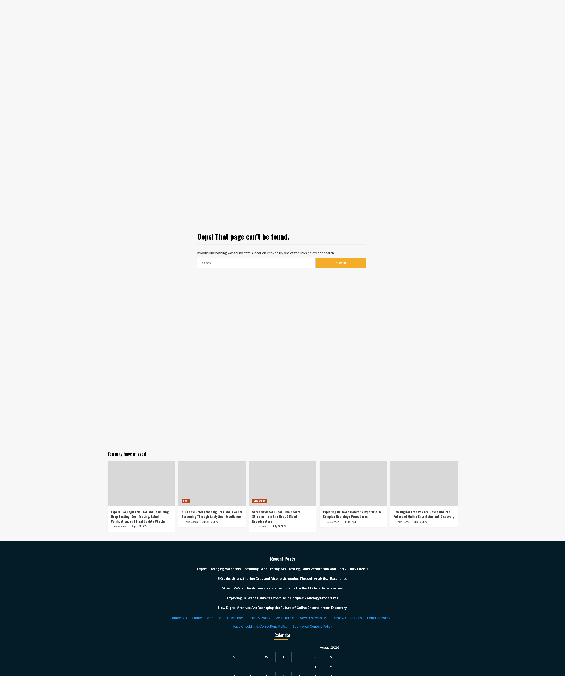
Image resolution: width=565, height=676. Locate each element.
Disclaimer (235, 618)
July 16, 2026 (350, 521)
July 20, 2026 (279, 526)
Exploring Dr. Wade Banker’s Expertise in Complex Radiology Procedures (352, 514)
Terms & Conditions (347, 618)
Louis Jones (120, 526)
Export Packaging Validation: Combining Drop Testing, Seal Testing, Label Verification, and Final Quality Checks (140, 516)
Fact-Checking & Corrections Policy (260, 626)
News (186, 501)
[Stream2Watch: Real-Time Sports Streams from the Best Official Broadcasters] (282, 483)
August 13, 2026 (210, 521)
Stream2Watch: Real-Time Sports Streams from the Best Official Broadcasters (276, 516)
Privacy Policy (259, 618)
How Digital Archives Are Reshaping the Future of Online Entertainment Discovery (424, 514)
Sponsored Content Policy (312, 626)
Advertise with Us (313, 618)
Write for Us (284, 618)
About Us (214, 618)
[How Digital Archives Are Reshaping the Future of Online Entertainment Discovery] (424, 483)
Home (197, 618)
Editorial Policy (378, 618)
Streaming (259, 501)
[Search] (455, 42)
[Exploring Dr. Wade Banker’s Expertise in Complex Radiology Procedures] (353, 483)
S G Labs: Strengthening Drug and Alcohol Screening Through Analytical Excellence (212, 514)
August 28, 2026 (140, 526)
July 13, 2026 (420, 521)
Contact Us (178, 618)
